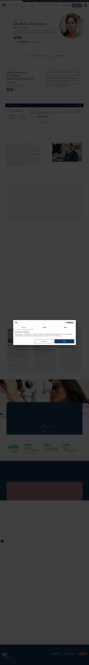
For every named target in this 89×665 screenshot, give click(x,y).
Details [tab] (44, 327)
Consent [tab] (24, 327)
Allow (64, 341)
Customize (43, 341)
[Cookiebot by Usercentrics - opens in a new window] (68, 323)
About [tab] (65, 327)
